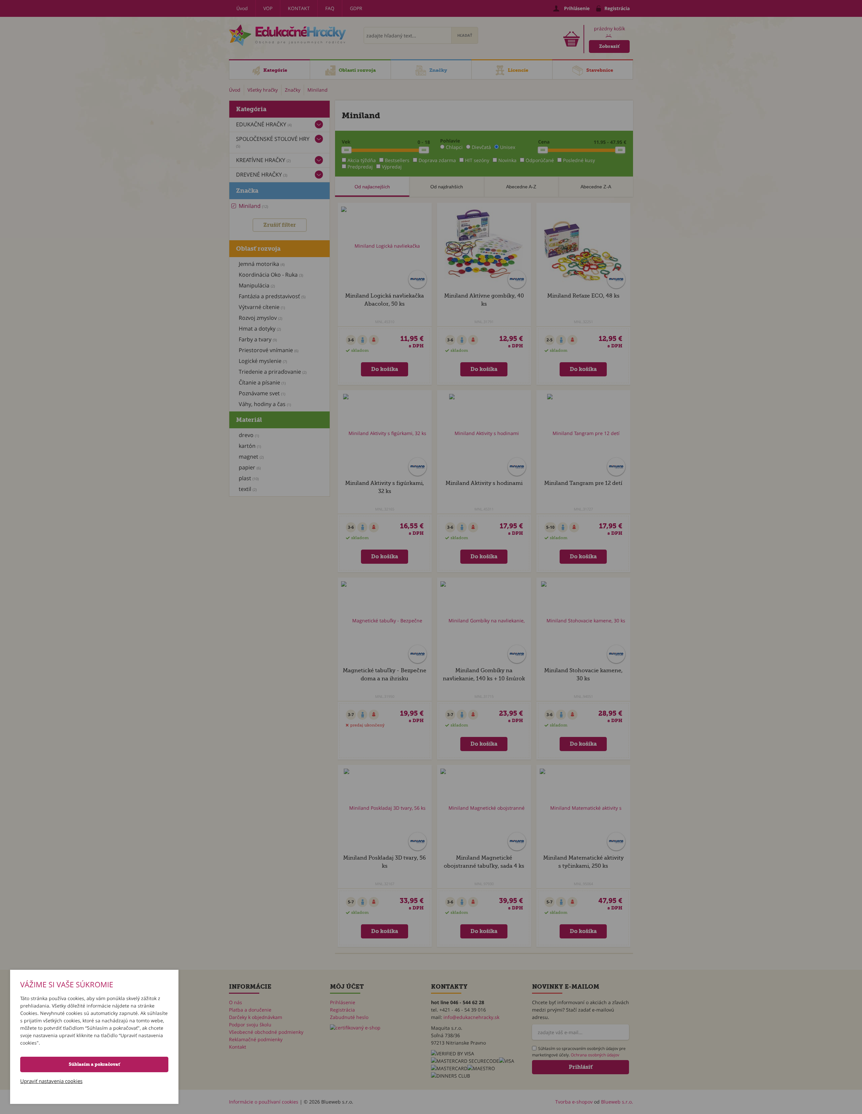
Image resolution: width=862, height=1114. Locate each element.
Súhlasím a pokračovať (94, 1064)
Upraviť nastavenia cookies (51, 1081)
